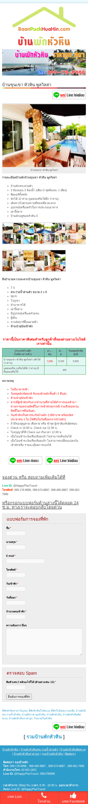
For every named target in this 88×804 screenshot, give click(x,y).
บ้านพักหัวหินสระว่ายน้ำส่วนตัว (39, 749)
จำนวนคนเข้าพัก (16, 611)
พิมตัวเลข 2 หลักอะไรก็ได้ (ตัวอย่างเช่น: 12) (31, 682)
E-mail (11, 555)
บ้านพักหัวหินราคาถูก (20, 718)
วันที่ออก (11, 597)
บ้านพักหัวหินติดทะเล (73, 749)
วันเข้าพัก (12, 583)
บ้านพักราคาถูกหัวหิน (33, 714)
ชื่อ (8, 528)
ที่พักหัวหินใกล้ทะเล (39, 710)
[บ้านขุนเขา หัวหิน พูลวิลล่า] (13, 243)
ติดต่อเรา (70, 753)
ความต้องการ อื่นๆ (16, 625)
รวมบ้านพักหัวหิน (44, 736)
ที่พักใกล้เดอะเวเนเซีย (63, 710)
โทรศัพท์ (11, 569)
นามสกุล (11, 541)
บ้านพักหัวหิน (54, 714)
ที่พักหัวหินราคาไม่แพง (14, 710)
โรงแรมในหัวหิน (43, 718)
